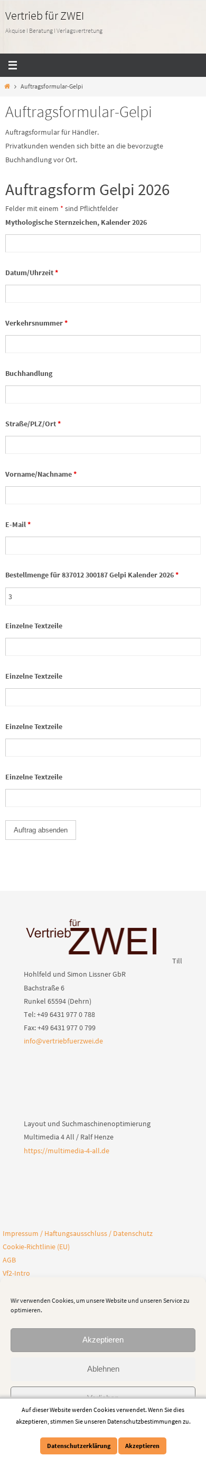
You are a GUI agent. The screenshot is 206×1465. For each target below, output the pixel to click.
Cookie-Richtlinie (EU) (36, 1246)
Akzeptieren (103, 1339)
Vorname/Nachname (41, 474)
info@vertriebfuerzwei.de (63, 1041)
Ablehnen (103, 1368)
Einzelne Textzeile (33, 625)
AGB (9, 1260)
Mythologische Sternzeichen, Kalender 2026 (76, 222)
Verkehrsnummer (36, 323)
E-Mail (18, 524)
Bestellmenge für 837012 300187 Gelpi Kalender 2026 (92, 575)
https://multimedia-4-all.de (66, 1150)
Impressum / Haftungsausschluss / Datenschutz (78, 1233)
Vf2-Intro (16, 1273)
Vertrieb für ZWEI (44, 15)
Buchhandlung (28, 373)
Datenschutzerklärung (78, 1446)
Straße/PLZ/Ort (33, 423)
